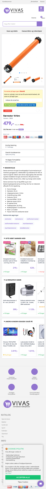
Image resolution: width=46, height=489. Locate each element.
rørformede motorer (12, 224)
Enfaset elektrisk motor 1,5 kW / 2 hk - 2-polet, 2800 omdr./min (28, 302)
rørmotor (8, 219)
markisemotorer (10, 228)
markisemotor (28, 224)
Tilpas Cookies (23, 482)
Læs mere (8, 473)
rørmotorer (19, 219)
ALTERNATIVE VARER (13, 280)
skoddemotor (24, 228)
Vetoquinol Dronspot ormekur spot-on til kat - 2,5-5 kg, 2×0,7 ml (10, 261)
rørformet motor (33, 219)
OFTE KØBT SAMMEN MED (15, 238)
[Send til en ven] (37, 110)
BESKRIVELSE (10, 168)
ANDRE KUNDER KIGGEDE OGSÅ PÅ (19, 321)
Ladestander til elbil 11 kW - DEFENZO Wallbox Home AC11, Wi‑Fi (28, 344)
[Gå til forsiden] (4, 31)
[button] (19, 72)
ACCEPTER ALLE (23, 477)
